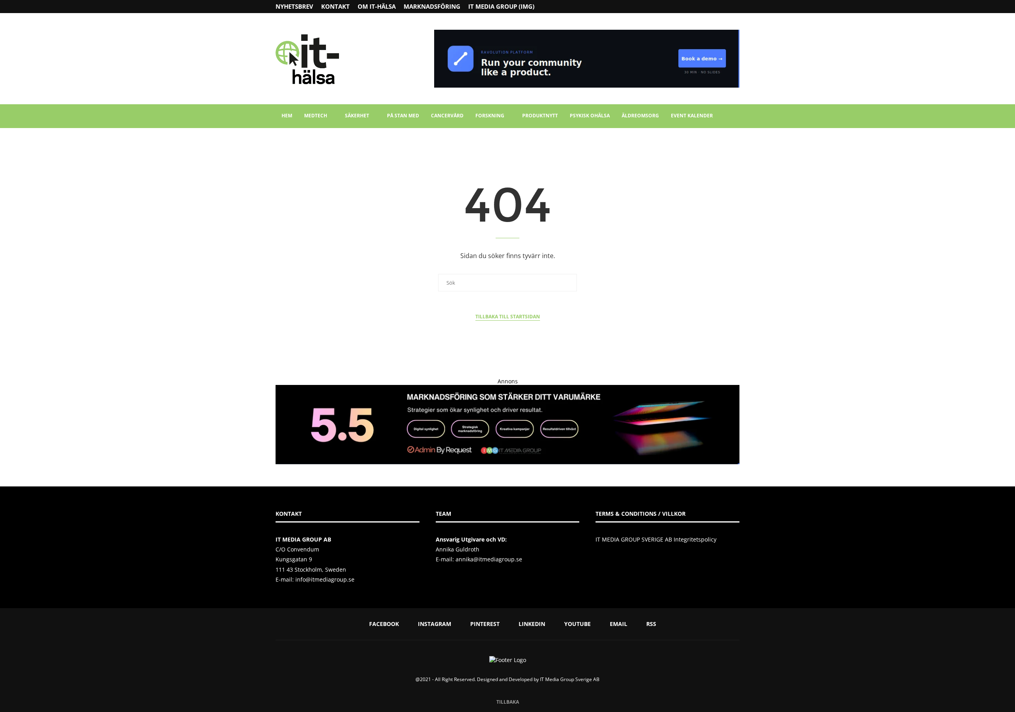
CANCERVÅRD (447, 115)
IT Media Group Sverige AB (569, 679)
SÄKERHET (357, 115)
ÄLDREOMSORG (640, 115)
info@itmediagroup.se (324, 579)
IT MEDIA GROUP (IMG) (501, 6)
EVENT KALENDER (692, 115)
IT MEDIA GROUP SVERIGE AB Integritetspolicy (656, 539)
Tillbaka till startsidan (507, 316)
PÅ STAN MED (403, 115)
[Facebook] (706, 6)
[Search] (735, 116)
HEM (287, 115)
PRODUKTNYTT (540, 115)
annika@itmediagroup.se (489, 559)
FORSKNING (489, 115)
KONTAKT (335, 6)
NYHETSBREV (294, 6)
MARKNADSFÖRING (432, 6)
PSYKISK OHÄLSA (590, 115)
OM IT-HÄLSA (377, 6)
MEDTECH (315, 115)
